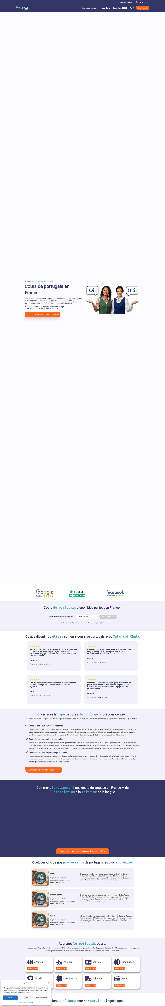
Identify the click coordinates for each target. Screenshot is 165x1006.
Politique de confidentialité (26, 1002)
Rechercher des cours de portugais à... (61, 617)
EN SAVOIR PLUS (108, 616)
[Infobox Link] (44, 593)
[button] (48, 983)
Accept (10, 998)
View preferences (41, 998)
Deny (26, 998)
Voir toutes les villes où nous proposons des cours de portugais (81, 623)
